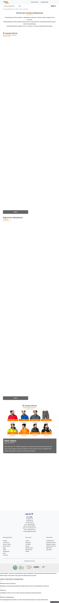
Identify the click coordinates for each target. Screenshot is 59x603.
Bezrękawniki (35, 430)
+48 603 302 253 (34, 2)
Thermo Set (16, 295)
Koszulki (12, 417)
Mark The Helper (23, 493)
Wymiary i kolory (29, 547)
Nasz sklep (48, 549)
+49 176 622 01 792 (31, 527)
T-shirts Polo (6, 542)
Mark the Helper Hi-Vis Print (16, 253)
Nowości (27, 546)
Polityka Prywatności (51, 546)
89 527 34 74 (30, 522)
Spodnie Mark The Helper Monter (43, 193)
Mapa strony (49, 547)
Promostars (23, 466)
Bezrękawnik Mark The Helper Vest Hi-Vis (16, 68)
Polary (12, 430)
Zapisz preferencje (54, 601)
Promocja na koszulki (43, 253)
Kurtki (46, 430)
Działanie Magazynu (16, 379)
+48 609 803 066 (31, 524)
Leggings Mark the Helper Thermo (43, 68)
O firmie (27, 540)
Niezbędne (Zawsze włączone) (8, 583)
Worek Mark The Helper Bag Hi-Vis (16, 193)
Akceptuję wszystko (18, 579)
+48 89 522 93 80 (31, 529)
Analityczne (3, 590)
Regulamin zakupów (51, 544)
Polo (24, 417)
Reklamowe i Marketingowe (7, 597)
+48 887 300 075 (31, 526)
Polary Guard (43, 295)
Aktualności (28, 542)
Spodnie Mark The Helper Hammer (16, 111)
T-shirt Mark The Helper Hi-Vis (43, 111)
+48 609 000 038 (44, 2)
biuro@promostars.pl (31, 531)
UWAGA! (43, 379)
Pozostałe (5, 555)
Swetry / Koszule (35, 417)
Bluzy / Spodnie (46, 417)
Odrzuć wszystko (9, 579)
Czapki (24, 430)
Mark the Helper (11, 9)
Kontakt (27, 551)
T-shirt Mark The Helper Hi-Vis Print (16, 152)
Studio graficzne (50, 540)
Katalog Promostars (51, 542)
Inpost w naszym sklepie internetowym (43, 337)
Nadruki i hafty (29, 549)
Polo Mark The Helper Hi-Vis (43, 152)
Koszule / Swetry (7, 544)
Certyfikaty (28, 544)
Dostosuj (2, 579)
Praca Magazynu (16, 337)
